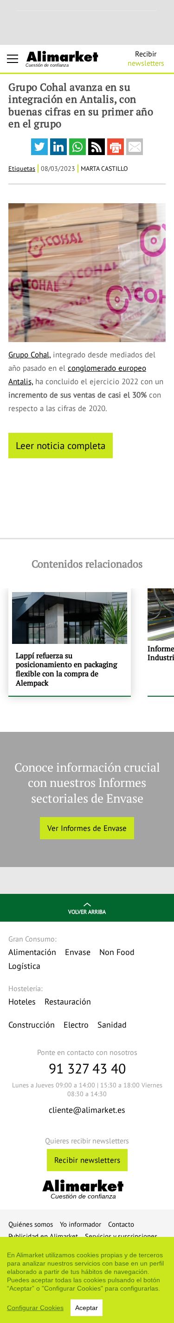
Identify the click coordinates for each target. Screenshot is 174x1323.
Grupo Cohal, (29, 354)
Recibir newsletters (87, 1160)
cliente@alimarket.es (87, 1110)
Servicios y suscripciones (121, 1236)
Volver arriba (87, 911)
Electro (76, 1024)
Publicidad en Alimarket (43, 1236)
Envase (77, 952)
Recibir (146, 58)
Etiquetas (21, 168)
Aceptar (86, 1307)
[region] (87, 1280)
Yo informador (80, 1224)
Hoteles (22, 1001)
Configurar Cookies (35, 1307)
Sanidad (112, 1024)
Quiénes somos (30, 1224)
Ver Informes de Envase (87, 828)
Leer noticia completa (60, 445)
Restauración (68, 1001)
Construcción (31, 1024)
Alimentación (32, 952)
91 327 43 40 (87, 1068)
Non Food (117, 952)
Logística (24, 966)
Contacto (121, 1224)
